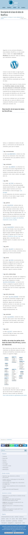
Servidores (23, 7)
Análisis (3, 7)
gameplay (14, 520)
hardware (20, 520)
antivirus (21, 516)
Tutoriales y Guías (12, 17)
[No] (26, 530)
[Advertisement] (14, 34)
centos (13, 518)
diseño (20, 518)
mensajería (4, 522)
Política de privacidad (18, 532)
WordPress (9, 7)
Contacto (15, 5)
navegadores (11, 522)
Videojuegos (5, 467)
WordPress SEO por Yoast (14, 236)
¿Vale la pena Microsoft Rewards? (11, 489)
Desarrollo (4, 17)
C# (10, 518)
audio (7, 518)
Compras (5, 456)
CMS (17, 518)
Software (5, 462)
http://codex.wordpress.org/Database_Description (15, 395)
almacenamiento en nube (7, 516)
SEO (18, 7)
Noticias (4, 460)
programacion (18, 522)
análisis (3, 518)
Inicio (11, 5)
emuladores (9, 520)
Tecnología (5, 464)
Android (14, 7)
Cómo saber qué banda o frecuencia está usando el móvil (12, 499)
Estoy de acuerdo (8, 532)
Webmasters (19, 17)
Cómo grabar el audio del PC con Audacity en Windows (13, 509)
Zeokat (2, 18)
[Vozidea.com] (14, 4)
